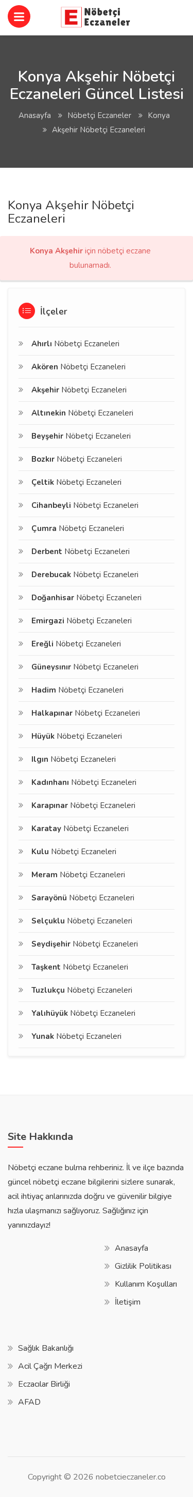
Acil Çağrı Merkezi (50, 1366)
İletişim (128, 1302)
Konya (159, 115)
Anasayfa (35, 115)
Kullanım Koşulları (146, 1284)
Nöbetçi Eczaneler (99, 115)
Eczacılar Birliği (44, 1384)
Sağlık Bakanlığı (46, 1348)
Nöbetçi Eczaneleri (75, 344)
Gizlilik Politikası (143, 1266)
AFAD (29, 1402)
